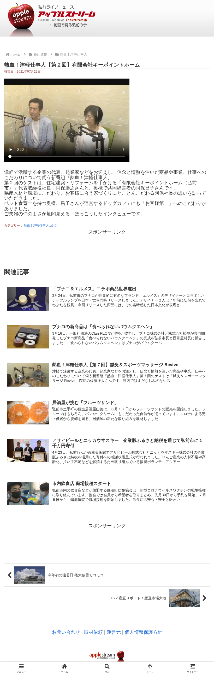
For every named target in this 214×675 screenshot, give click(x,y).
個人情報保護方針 (143, 632)
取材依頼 (93, 632)
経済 (53, 225)
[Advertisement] (107, 248)
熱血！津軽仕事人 (36, 225)
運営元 (114, 632)
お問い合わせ (66, 632)
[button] (198, 607)
